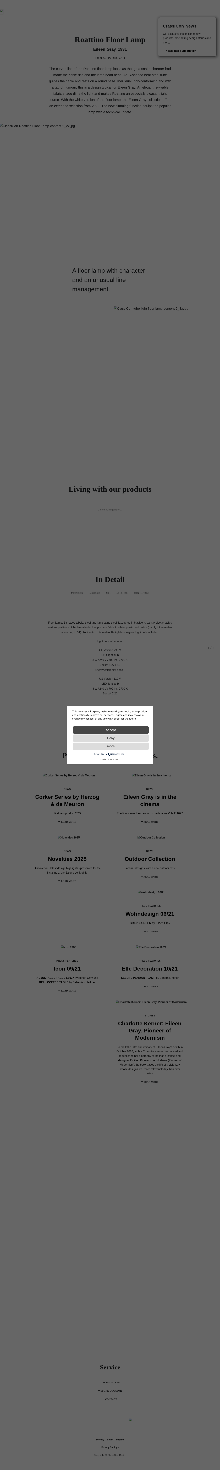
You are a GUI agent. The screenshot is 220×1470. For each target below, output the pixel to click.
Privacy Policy (113, 759)
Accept (111, 730)
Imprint (103, 759)
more (111, 746)
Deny (111, 738)
